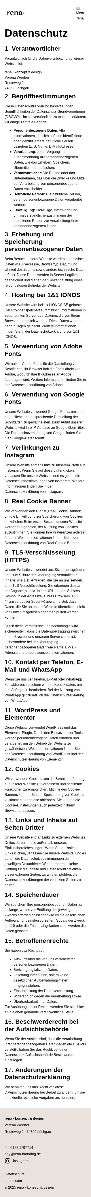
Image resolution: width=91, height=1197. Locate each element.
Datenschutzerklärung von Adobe (37, 385)
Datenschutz (14, 1174)
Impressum (13, 1181)
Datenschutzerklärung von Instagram (33, 492)
